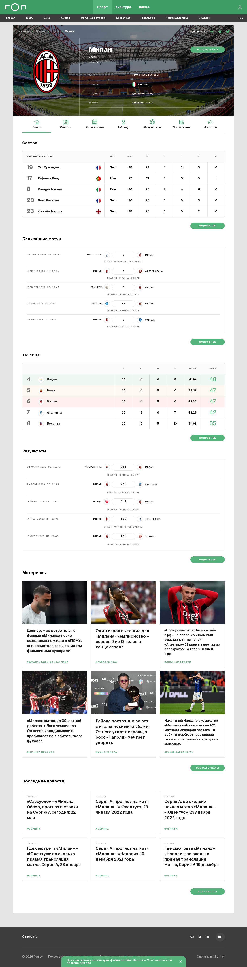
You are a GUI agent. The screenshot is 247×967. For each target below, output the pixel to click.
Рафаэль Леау (48, 178)
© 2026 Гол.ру (32, 956)
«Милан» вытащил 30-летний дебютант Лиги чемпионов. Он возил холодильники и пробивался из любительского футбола (54, 731)
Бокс (46, 18)
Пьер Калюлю (48, 200)
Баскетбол (123, 18)
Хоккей (65, 18)
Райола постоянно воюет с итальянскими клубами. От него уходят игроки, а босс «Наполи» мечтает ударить (122, 732)
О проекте (29, 936)
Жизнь (144, 7)
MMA (29, 18)
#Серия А (33, 829)
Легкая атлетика (177, 18)
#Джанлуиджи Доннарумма (47, 662)
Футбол (10, 18)
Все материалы (207, 768)
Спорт (102, 7)
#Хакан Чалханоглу (178, 752)
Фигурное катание (93, 18)
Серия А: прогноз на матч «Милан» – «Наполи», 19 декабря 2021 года (122, 853)
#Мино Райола (106, 752)
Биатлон (204, 18)
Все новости (207, 891)
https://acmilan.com (145, 75)
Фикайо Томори (50, 211)
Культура (123, 7)
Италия (143, 84)
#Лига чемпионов (177, 662)
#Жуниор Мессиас (40, 752)
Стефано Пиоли (142, 103)
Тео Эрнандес (49, 167)
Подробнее (207, 226)
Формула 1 (148, 18)
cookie (126, 960)
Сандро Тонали (50, 189)
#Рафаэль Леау (106, 662)
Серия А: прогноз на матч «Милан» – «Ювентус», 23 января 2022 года (122, 806)
